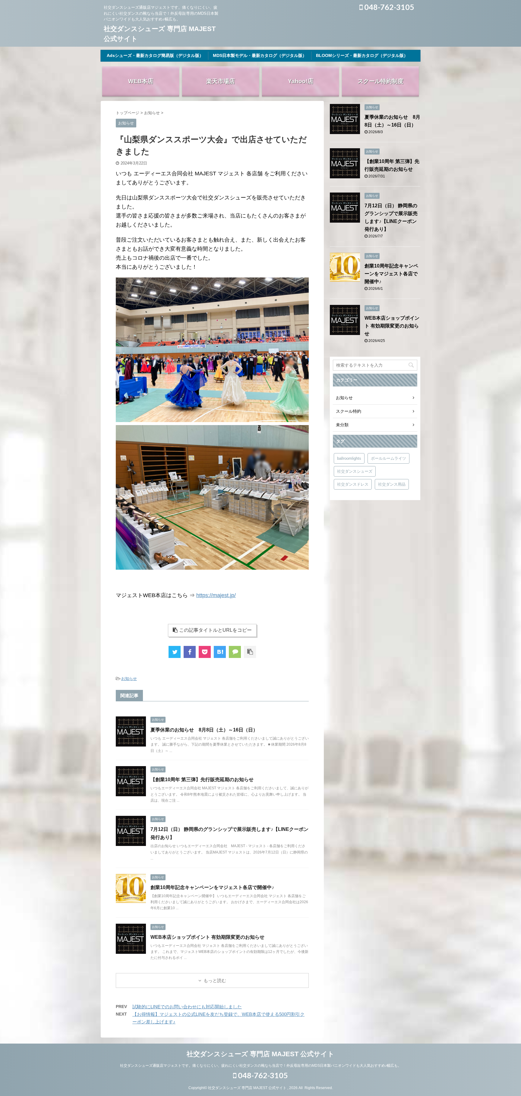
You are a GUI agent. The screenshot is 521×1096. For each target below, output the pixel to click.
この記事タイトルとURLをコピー (215, 630)
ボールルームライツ (388, 458)
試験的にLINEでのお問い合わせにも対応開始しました (187, 1006)
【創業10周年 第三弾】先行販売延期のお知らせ (202, 779)
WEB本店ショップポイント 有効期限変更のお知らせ (207, 937)
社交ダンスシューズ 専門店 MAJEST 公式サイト (260, 1054)
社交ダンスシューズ (354, 471)
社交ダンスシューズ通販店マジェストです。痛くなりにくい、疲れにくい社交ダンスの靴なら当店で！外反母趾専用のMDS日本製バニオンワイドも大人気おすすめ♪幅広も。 (260, 1065)
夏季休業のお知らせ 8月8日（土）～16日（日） (204, 729)
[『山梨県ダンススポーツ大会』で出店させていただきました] (220, 652)
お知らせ (129, 678)
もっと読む (215, 980)
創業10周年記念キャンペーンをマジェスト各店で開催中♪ (212, 887)
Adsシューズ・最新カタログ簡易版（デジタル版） (155, 55)
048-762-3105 (388, 6)
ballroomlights (349, 458)
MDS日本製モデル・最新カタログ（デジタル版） (260, 55)
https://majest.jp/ (216, 595)
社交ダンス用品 (392, 484)
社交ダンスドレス (352, 484)
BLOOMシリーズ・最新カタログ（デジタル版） (362, 55)
